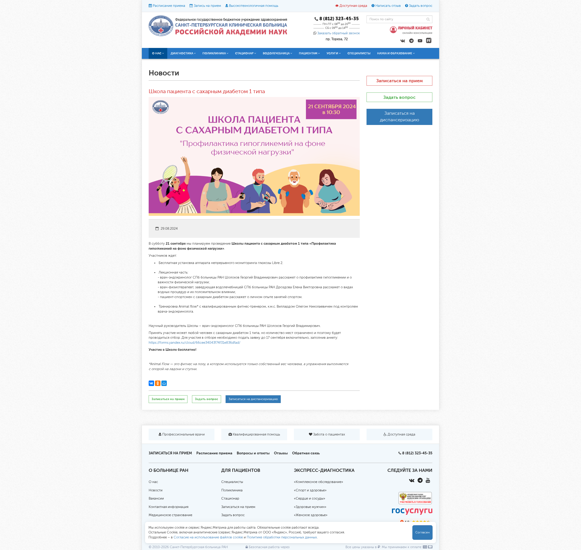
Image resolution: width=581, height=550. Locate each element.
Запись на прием (207, 5)
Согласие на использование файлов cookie (208, 537)
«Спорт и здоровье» (310, 490)
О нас (153, 482)
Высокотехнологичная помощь (253, 5)
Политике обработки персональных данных (282, 537)
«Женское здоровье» (310, 515)
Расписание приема (169, 5)
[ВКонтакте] (151, 383)
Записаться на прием (168, 399)
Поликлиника (232, 490)
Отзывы (281, 453)
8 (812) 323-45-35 (417, 453)
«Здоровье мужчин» (310, 507)
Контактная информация (168, 507)
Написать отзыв (388, 5)
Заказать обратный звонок (338, 33)
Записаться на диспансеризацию (253, 399)
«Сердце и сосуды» (309, 498)
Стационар (230, 498)
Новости (155, 490)
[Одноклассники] (157, 383)
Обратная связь (306, 453)
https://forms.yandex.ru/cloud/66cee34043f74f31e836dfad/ (194, 342)
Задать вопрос (420, 5)
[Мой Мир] (164, 383)
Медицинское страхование (170, 515)
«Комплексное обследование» (318, 482)
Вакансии (156, 498)
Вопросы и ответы (253, 453)
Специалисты (358, 53)
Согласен (422, 532)
